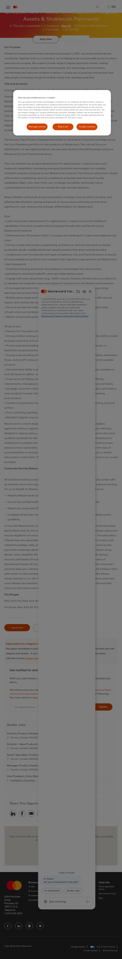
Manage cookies (37, 127)
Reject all (63, 127)
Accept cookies (87, 127)
